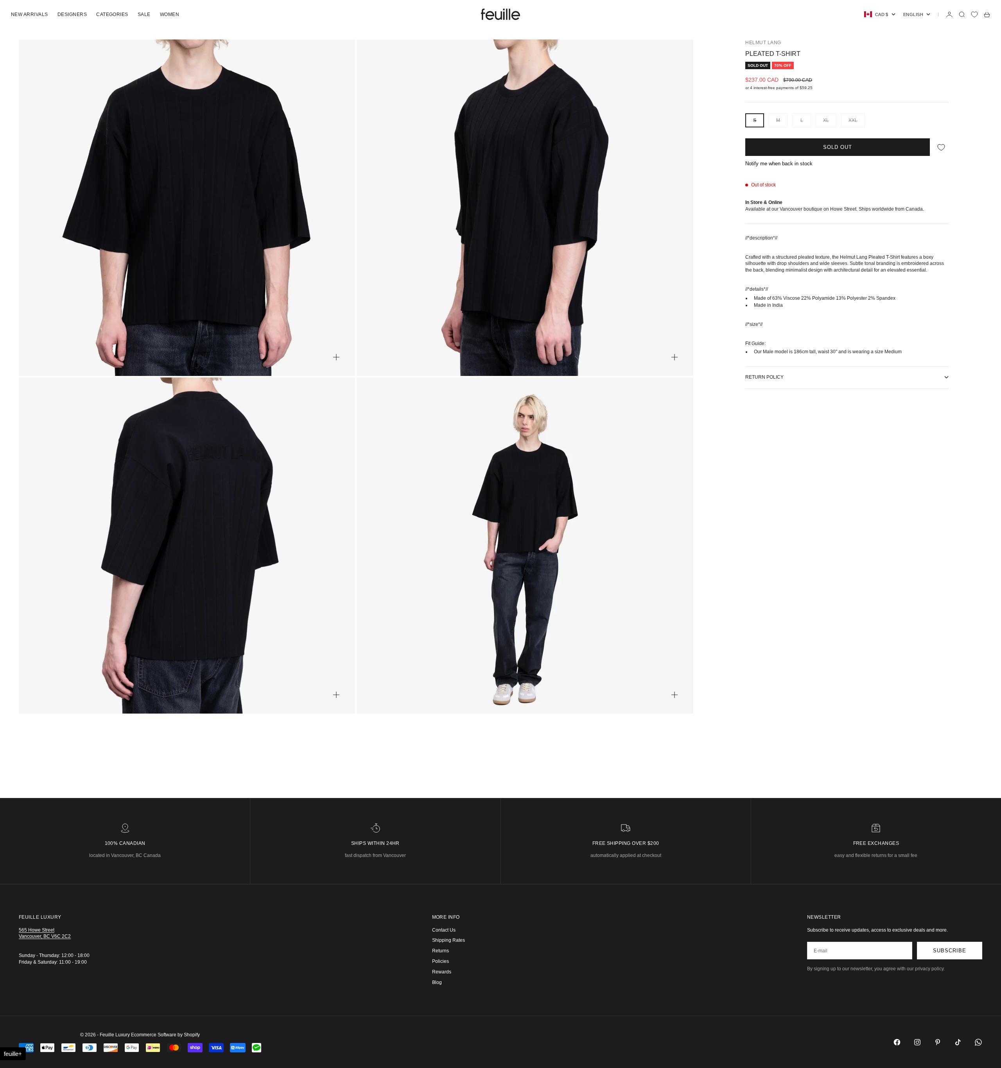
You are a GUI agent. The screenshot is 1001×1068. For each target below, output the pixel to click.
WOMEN (169, 14)
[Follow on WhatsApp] (978, 1042)
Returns (440, 951)
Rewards (441, 972)
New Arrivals (29, 14)
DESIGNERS (72, 14)
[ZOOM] (336, 357)
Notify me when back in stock (779, 163)
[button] (13, 1053)
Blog (437, 982)
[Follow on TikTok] (958, 1042)
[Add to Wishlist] (941, 147)
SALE (144, 14)
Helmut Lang (763, 42)
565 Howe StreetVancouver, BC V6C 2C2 (45, 933)
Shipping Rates (448, 940)
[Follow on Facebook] (897, 1042)
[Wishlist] (974, 14)
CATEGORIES (112, 14)
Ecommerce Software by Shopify (165, 1035)
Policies (440, 961)
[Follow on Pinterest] (938, 1042)
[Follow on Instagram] (917, 1042)
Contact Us (444, 930)
